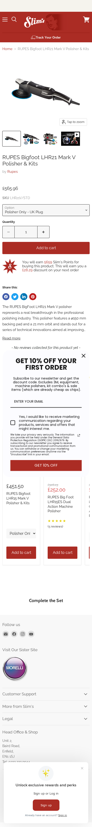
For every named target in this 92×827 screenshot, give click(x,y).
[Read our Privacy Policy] (79, 435)
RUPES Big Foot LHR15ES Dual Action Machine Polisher (61, 504)
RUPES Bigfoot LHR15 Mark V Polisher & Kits (18, 498)
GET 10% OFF (46, 465)
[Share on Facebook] (5, 296)
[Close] (83, 355)
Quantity (8, 222)
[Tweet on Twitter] (14, 296)
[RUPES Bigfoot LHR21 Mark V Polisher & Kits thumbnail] (12, 138)
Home (7, 49)
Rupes (12, 171)
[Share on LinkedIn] (23, 296)
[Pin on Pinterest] (32, 296)
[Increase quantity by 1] (44, 232)
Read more (11, 338)
